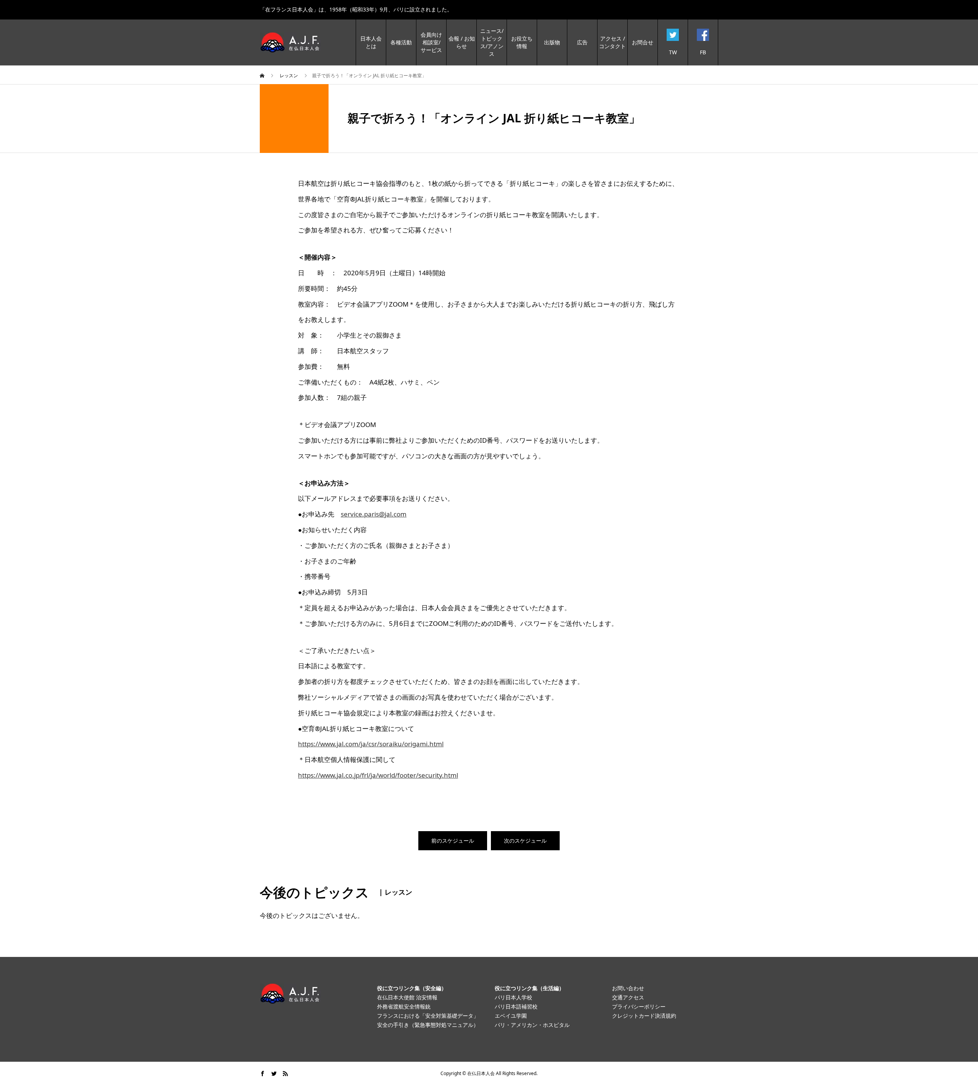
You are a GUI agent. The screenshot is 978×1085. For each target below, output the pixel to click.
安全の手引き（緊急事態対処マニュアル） (428, 1024)
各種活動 (401, 42)
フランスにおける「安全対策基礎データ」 (428, 1015)
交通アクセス (628, 997)
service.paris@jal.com (373, 514)
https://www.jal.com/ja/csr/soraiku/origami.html (371, 743)
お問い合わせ (628, 988)
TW (673, 52)
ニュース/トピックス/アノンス (492, 42)
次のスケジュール (525, 840)
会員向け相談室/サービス (431, 42)
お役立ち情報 (522, 42)
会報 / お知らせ (462, 42)
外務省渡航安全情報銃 (404, 1006)
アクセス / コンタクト (612, 42)
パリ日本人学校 (513, 997)
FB (703, 52)
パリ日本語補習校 (516, 1006)
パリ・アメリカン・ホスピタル (532, 1024)
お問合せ (642, 42)
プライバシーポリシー (638, 1006)
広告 (582, 42)
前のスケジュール (452, 840)
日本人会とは (371, 42)
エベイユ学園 (511, 1015)
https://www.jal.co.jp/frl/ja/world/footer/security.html (378, 775)
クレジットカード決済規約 (644, 1015)
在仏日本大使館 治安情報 (407, 997)
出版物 (552, 42)
